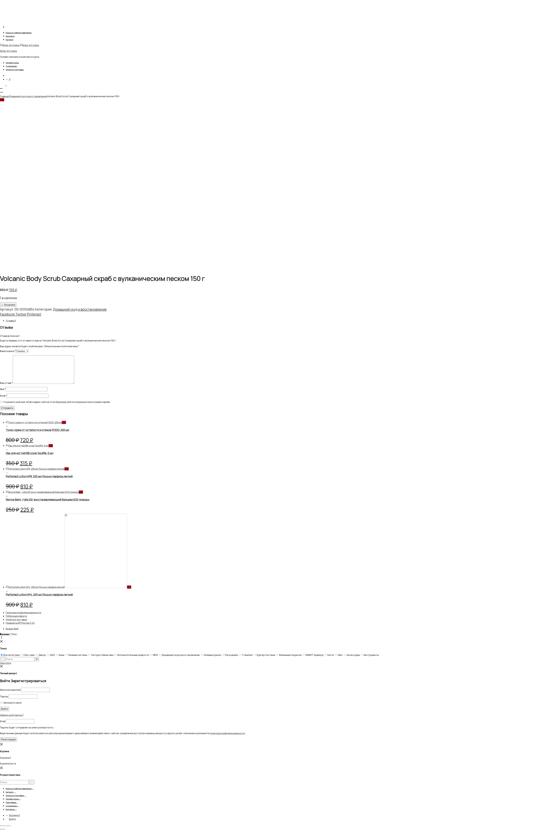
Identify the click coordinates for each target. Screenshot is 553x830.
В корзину (9, 304)
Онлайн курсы (12, 62)
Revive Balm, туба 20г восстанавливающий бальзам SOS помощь (47, 499)
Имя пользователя (10, 689)
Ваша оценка (8, 351)
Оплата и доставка (15, 69)
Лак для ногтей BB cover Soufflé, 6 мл (29, 453)
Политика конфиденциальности (23, 612)
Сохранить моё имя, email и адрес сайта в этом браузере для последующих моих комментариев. (56, 402)
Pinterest (34, 314)
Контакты (10, 36)
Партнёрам (11, 802)
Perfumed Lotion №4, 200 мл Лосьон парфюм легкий (39, 594)
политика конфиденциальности (227, 733)
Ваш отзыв (6, 383)
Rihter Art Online (8, 51)
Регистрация (8, 739)
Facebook (7, 314)
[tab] (279, 320)
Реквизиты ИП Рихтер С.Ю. (20, 623)
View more (5, 663)
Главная (4, 96)
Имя (3, 389)
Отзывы (11, 320)
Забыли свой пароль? (12, 715)
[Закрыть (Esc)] (9, 825)
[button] (7, 426)
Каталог (9, 39)
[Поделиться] (6, 825)
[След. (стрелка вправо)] (4, 829)
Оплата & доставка (16, 619)
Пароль (4, 696)
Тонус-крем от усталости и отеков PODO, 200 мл (37, 430)
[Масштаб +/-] (1, 825)
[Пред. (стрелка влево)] (1, 829)
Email (3, 395)
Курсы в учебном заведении (19, 32)
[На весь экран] (4, 825)
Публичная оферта (16, 616)
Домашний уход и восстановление (28, 96)
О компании (11, 66)
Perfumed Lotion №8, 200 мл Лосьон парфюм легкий (39, 476)
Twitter (21, 314)
